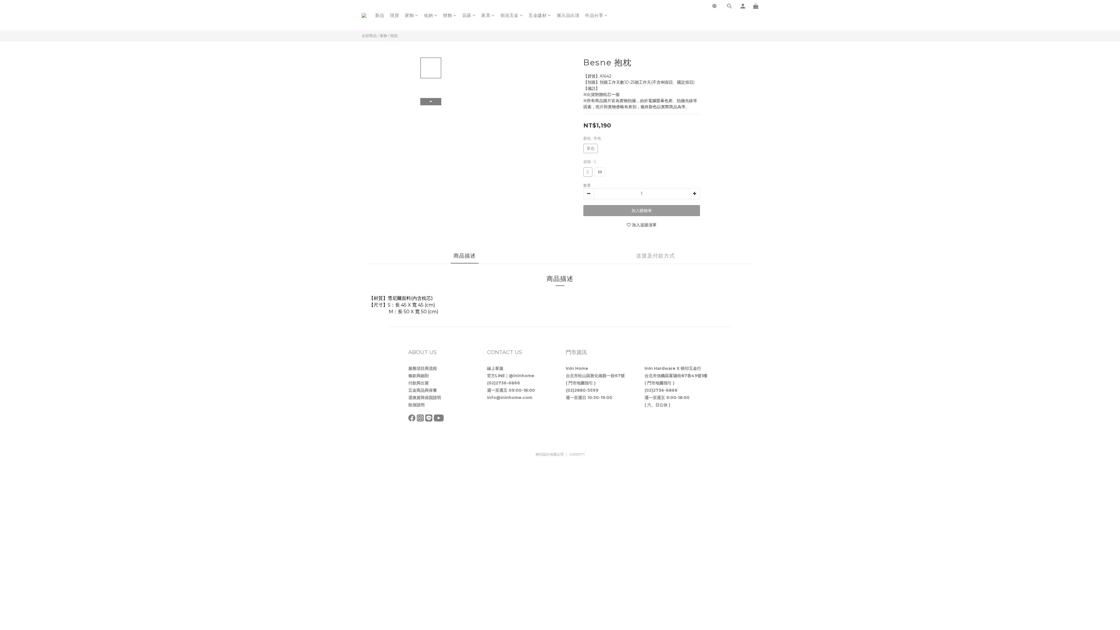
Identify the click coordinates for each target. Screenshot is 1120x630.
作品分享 (594, 15)
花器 (466, 15)
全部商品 (369, 35)
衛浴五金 (510, 15)
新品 (379, 15)
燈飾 (447, 15)
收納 (428, 15)
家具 (485, 15)
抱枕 (394, 35)
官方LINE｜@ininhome (510, 375)
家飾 (409, 15)
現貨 (394, 15)
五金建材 (537, 15)
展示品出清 (568, 15)
